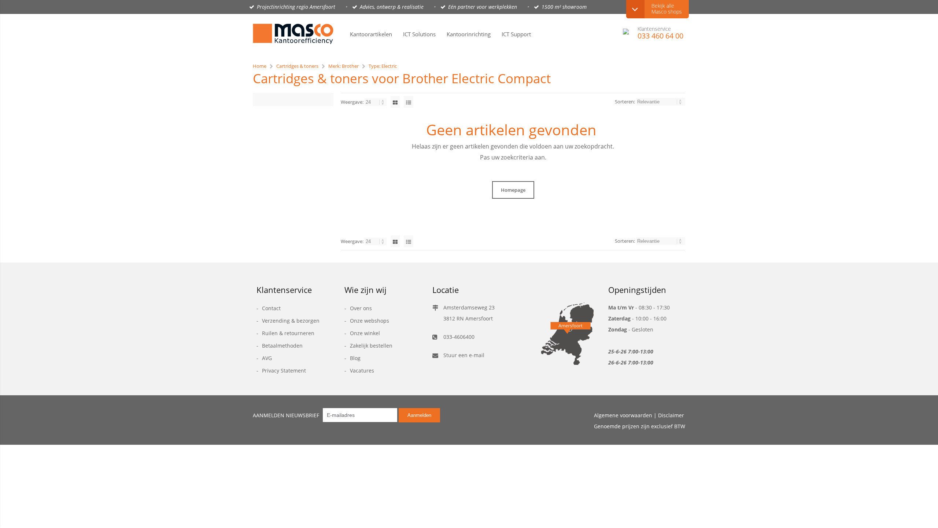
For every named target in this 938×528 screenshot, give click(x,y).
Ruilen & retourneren (288, 333)
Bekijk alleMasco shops (666, 8)
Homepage (513, 190)
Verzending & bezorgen (291, 320)
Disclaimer (671, 415)
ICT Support (516, 34)
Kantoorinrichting (469, 34)
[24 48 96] (376, 102)
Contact (271, 308)
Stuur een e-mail (463, 355)
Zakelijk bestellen (371, 345)
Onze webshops (369, 320)
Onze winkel (365, 333)
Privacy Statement (284, 370)
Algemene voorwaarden (623, 415)
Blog (355, 358)
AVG (267, 358)
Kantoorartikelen (371, 34)
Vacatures (362, 370)
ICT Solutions (419, 34)
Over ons (361, 308)
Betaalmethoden (282, 345)
